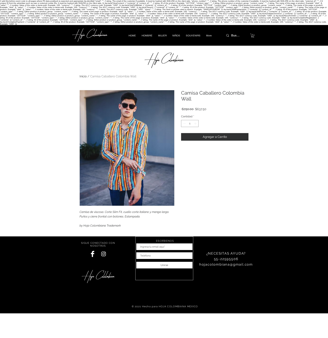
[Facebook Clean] (92, 254)
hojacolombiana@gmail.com (226, 264)
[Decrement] (184, 123)
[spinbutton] (189, 123)
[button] (147, 36)
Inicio (83, 76)
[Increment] (195, 123)
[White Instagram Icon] (103, 254)
